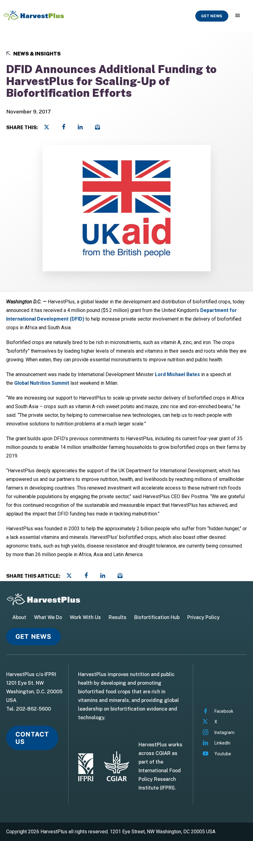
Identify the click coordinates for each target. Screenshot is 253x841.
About (19, 617)
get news (211, 16)
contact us (32, 737)
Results (117, 617)
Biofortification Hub (157, 617)
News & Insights (36, 54)
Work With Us (85, 617)
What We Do (48, 617)
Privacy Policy (203, 617)
